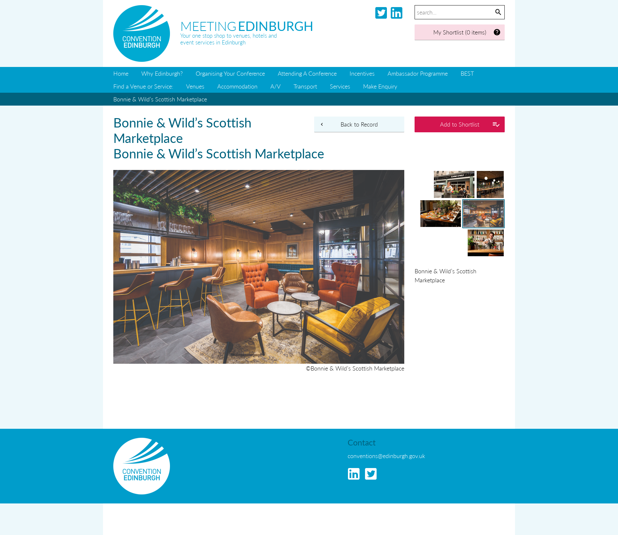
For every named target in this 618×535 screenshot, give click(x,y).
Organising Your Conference (230, 73)
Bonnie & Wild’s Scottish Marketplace (160, 99)
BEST (467, 73)
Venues (195, 86)
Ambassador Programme (418, 73)
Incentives (362, 73)
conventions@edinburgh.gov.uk (386, 456)
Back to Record (359, 124)
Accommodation (237, 86)
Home (120, 73)
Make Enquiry (380, 86)
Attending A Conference (307, 73)
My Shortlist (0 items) (459, 32)
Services (340, 86)
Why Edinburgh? (162, 73)
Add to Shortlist (459, 124)
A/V (275, 86)
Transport (305, 86)
